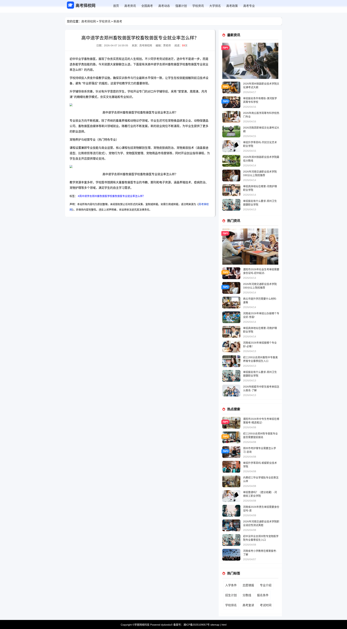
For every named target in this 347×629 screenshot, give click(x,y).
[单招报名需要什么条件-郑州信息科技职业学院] (250, 44)
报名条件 (263, 595)
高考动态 (164, 5)
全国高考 (147, 5)
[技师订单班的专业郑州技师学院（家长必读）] (250, 229)
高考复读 (248, 605)
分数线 (247, 595)
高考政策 (232, 5)
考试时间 (265, 605)
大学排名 (215, 5)
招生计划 (231, 595)
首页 (116, 5)
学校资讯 (198, 5)
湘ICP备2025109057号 (196, 624)
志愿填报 (248, 585)
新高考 (117, 21)
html (224, 624)
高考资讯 (130, 5)
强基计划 (181, 5)
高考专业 (249, 5)
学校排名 (231, 605)
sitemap (214, 624)
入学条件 (231, 585)
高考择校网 (88, 21)
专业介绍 (265, 585)
